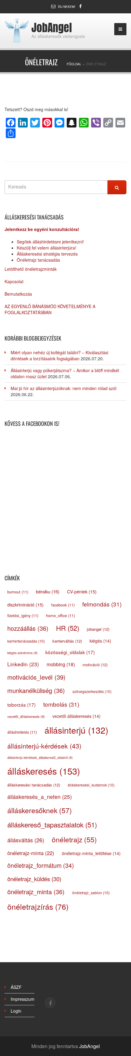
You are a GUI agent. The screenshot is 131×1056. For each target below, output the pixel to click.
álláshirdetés (22, 732)
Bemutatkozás (18, 294)
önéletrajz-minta (30, 853)
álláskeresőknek (39, 810)
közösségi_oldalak (70, 652)
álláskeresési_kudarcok (91, 784)
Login (16, 1011)
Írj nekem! (66, 7)
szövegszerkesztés (92, 691)
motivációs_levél (36, 677)
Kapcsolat (14, 281)
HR (67, 628)
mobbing (61, 664)
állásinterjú (76, 730)
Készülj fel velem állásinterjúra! (46, 248)
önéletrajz (74, 839)
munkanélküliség (36, 690)
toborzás (21, 704)
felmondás (102, 604)
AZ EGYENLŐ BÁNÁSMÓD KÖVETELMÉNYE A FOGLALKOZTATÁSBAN (50, 309)
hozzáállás (27, 628)
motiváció (95, 664)
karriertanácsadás (26, 640)
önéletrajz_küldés (34, 878)
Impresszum (22, 999)
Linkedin (23, 664)
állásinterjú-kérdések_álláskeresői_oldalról (40, 757)
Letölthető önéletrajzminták (31, 269)
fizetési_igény (22, 615)
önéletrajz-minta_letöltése (91, 853)
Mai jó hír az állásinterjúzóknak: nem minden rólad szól (63, 388)
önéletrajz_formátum (40, 865)
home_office (60, 615)
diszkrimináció (25, 604)
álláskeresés (43, 770)
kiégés (100, 641)
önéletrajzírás (38, 906)
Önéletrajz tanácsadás (38, 260)
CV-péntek (82, 591)
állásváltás (25, 840)
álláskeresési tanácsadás (33, 785)
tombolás (61, 704)
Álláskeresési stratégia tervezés (47, 254)
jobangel (98, 629)
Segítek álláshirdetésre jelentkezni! (50, 242)
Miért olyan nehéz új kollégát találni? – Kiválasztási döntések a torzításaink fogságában (59, 355)
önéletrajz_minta (36, 891)
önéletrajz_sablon (91, 892)
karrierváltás (67, 641)
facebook (63, 605)
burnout (17, 592)
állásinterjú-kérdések (44, 745)
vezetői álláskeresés (76, 716)
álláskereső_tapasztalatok (52, 824)
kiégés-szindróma (22, 652)
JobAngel (51, 27)
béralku (47, 591)
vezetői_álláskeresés (26, 716)
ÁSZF (16, 987)
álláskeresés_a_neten (39, 796)
